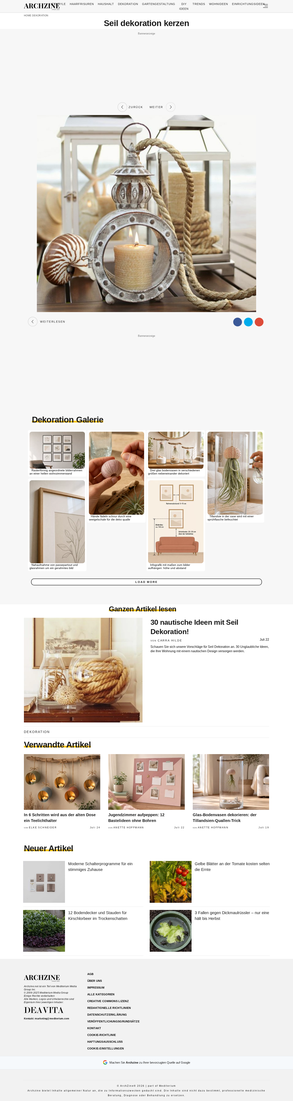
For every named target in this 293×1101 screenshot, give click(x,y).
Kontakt (94, 1028)
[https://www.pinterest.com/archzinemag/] (241, 993)
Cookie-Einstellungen (105, 1048)
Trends (199, 4)
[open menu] (265, 6)
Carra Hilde (170, 640)
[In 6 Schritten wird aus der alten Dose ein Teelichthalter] (62, 782)
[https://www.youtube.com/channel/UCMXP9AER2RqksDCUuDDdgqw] (248, 993)
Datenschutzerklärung (107, 1014)
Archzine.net (45, 978)
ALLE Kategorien (101, 994)
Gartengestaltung (158, 4)
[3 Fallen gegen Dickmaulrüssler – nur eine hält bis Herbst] (171, 931)
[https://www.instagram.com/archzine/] (234, 993)
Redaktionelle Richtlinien (109, 1007)
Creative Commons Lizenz (108, 1001)
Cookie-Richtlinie (101, 1035)
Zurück (135, 107)
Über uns (94, 980)
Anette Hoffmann (128, 827)
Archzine (43, 6)
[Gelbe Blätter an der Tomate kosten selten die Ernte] (171, 882)
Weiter (157, 107)
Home (27, 15)
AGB (90, 974)
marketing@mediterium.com (52, 1018)
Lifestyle (57, 4)
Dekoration (128, 4)
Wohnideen (218, 4)
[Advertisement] (146, 64)
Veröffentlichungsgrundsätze (113, 1021)
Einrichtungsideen (248, 4)
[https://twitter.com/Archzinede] (255, 993)
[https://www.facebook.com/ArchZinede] (227, 993)
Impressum (96, 987)
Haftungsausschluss (105, 1041)
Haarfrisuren (82, 4)
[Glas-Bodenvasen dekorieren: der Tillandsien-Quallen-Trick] (231, 782)
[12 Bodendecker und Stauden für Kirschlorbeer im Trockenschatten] (44, 931)
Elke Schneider (43, 827)
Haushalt (106, 4)
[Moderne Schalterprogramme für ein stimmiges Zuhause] (44, 882)
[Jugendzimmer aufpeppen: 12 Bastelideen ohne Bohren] (146, 782)
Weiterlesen (51, 321)
